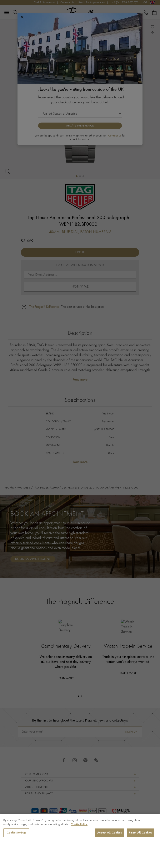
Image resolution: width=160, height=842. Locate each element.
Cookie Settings (16, 832)
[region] (80, 828)
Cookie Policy (79, 824)
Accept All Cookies (109, 832)
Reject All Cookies (140, 832)
